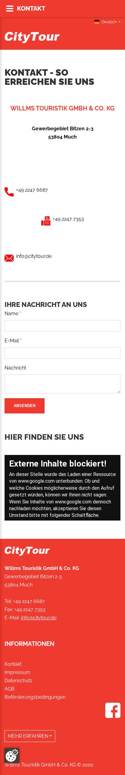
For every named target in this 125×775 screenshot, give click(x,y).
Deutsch (109, 22)
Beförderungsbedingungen (35, 697)
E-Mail (13, 341)
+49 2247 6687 (29, 601)
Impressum (17, 672)
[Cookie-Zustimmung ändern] (12, 755)
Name (13, 313)
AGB (10, 689)
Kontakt (13, 664)
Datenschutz (18, 680)
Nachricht (15, 368)
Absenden (24, 405)
